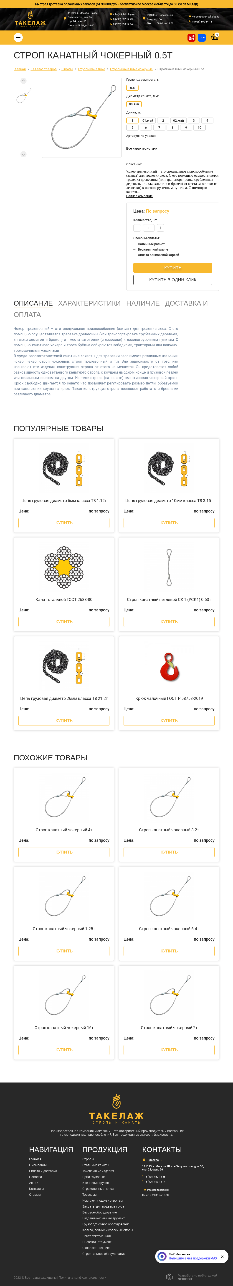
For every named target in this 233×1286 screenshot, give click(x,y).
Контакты (36, 1189)
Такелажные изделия (98, 1171)
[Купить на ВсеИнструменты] (191, 38)
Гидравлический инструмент (103, 1218)
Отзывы (35, 1194)
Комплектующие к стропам (102, 1200)
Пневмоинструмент (96, 1242)
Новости (35, 1177)
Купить (172, 267)
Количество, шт (145, 220)
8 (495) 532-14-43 (155, 1176)
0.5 (132, 88)
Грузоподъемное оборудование (105, 1224)
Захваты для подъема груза (103, 1206)
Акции (33, 1183)
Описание (33, 303)
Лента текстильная (96, 1236)
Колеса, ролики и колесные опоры (107, 1230)
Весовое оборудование (99, 1212)
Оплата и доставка (43, 1171)
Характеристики (89, 303)
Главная (35, 1159)
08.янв (134, 104)
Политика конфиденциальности (82, 1277)
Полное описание (139, 196)
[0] (214, 40)
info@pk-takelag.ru (158, 1189)
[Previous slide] (23, 81)
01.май (147, 120)
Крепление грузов (95, 1183)
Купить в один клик (172, 279)
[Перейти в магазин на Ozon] (202, 38)
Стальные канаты (95, 1165)
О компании (38, 1165)
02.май (178, 120)
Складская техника (96, 1248)
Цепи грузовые (93, 1177)
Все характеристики (141, 148)
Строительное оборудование (103, 1254)
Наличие (143, 303)
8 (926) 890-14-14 (155, 1181)
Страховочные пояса (98, 1189)
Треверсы (89, 1194)
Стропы (88, 1159)
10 (199, 127)
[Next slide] (23, 154)
